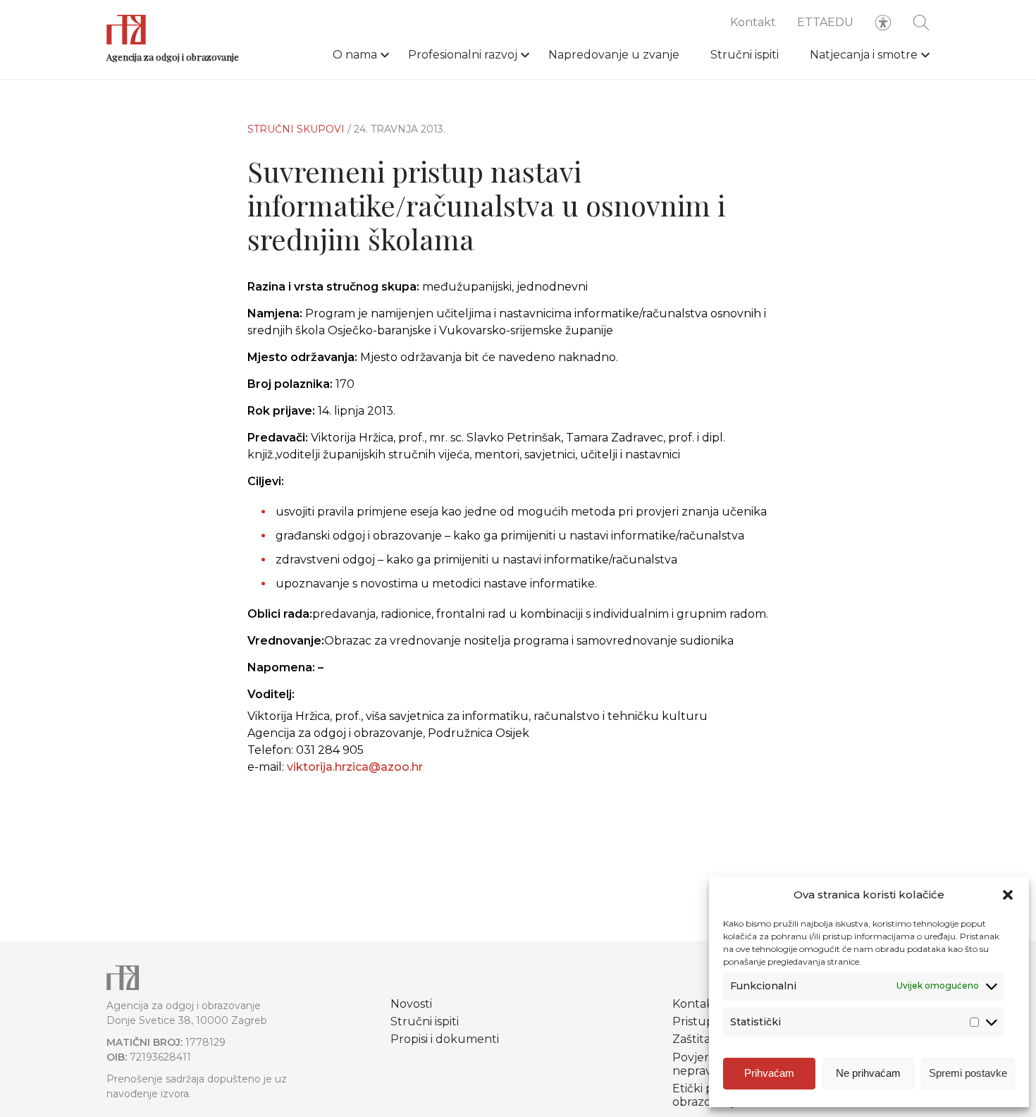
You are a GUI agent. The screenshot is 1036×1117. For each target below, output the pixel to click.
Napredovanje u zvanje (613, 54)
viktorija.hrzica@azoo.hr (355, 767)
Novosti (411, 1004)
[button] (1008, 895)
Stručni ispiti (744, 54)
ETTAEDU (825, 22)
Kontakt (753, 22)
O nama (355, 54)
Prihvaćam (769, 1073)
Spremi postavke (968, 1073)
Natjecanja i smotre (864, 54)
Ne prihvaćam (868, 1073)
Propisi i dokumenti (444, 1039)
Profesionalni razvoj (462, 54)
